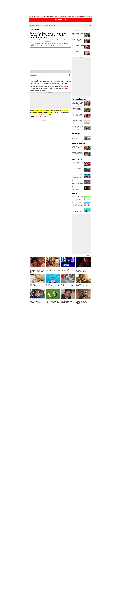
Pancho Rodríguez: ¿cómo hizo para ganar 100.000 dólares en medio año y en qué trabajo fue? (49, 44)
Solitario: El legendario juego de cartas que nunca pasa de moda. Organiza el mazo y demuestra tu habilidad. (78, 204)
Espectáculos (35, 29)
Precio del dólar (50, 16)
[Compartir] (69, 75)
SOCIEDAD (54, 23)
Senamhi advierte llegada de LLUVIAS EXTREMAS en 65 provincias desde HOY (78, 154)
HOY (30, 16)
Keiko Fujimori (63, 16)
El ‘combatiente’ (64, 86)
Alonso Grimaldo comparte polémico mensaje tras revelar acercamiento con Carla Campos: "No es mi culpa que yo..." (77, 36)
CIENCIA (62, 23)
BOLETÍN (85, 23)
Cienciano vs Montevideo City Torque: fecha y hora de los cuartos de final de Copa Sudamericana (77, 148)
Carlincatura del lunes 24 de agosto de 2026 (77, 138)
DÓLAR (78, 23)
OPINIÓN (45, 23)
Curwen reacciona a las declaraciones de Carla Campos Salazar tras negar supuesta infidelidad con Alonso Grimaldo (77, 42)
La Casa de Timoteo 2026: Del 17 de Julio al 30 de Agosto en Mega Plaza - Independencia (77, 176)
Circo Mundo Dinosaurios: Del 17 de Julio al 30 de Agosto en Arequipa (77, 188)
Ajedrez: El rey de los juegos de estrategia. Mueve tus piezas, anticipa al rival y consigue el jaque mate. (77, 210)
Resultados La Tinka (35, 16)
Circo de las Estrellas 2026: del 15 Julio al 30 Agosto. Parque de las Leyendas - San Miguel (77, 164)
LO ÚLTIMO (36, 23)
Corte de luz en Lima (71, 16)
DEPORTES (66, 23)
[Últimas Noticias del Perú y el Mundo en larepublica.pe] (60, 20)
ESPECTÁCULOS (73, 23)
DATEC (81, 23)
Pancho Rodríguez (39, 116)
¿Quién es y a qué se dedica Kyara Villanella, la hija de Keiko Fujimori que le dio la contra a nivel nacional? (77, 128)
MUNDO (58, 23)
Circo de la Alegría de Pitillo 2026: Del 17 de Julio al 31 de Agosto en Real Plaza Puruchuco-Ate (77, 182)
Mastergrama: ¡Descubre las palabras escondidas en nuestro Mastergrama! (78, 198)
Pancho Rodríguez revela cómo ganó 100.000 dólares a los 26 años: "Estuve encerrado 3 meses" (77, 116)
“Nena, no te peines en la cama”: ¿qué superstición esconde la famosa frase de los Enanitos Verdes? (77, 122)
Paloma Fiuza (48, 41)
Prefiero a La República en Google (50, 120)
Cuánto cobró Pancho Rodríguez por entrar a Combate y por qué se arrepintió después (50, 45)
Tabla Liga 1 (43, 16)
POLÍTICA (41, 23)
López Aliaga (57, 16)
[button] (31, 19)
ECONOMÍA (49, 23)
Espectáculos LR (35, 75)
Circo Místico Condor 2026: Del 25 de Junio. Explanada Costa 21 (77, 170)
